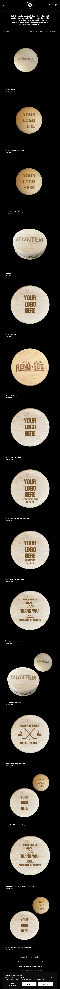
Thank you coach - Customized (13, 641)
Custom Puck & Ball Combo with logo (15, 825)
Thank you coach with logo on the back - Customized (19, 886)
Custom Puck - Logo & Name (13, 457)
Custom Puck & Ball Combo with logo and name (18, 947)
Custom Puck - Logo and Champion (14, 579)
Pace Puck (8, 273)
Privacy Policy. (41, 979)
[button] (3, 5)
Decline (45, 984)
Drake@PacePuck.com (34, 966)
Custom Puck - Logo (10, 334)
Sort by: (32, 31)
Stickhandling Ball (10, 89)
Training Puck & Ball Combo (13, 702)
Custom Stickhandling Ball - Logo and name (17, 212)
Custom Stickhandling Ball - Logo (14, 150)
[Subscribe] (42, 961)
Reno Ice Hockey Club (11, 395)
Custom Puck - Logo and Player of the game (17, 518)
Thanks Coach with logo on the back (15, 763)
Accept (29, 984)
